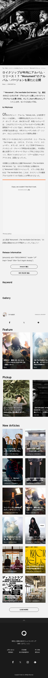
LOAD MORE (24, 610)
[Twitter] (20, 662)
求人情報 (37, 649)
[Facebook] (13, 662)
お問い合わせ (10, 649)
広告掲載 (24, 649)
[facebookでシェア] (9, 323)
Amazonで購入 (24, 266)
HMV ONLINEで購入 (24, 273)
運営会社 (37, 652)
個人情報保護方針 (24, 652)
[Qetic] (5, 5)
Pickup (6, 377)
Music (6, 68)
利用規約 (10, 652)
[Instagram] (27, 662)
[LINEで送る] (38, 323)
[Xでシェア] (24, 323)
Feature (7, 329)
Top (3, 68)
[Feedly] (35, 662)
